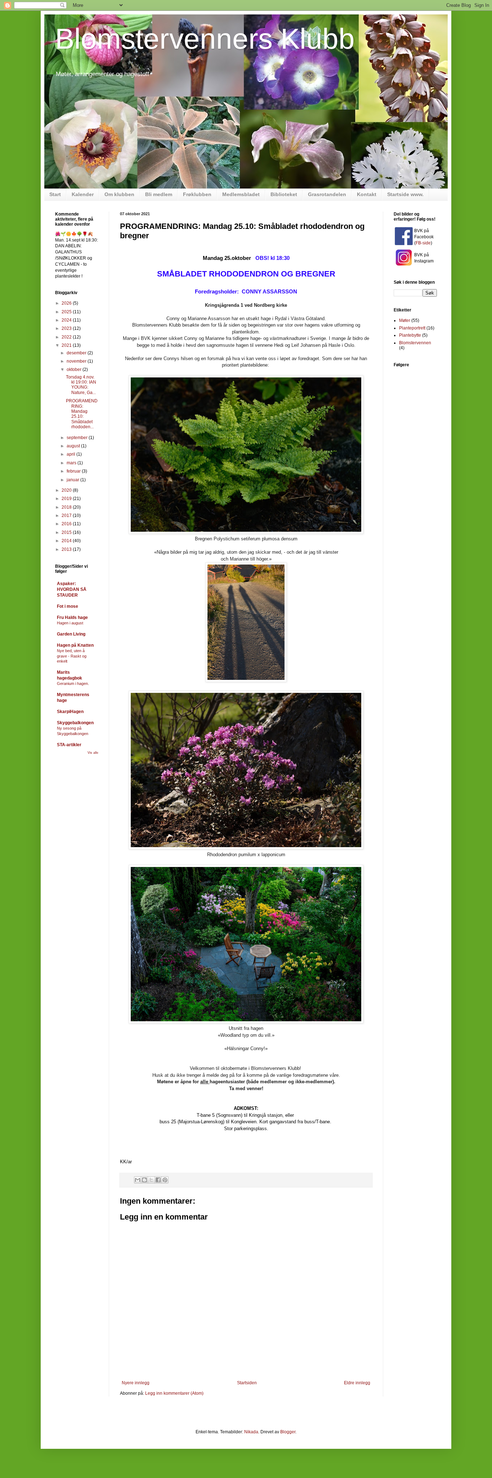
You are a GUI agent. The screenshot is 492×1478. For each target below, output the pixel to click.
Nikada (251, 1431)
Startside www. (405, 194)
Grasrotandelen (327, 194)
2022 (67, 337)
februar (74, 471)
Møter (404, 320)
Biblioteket (283, 194)
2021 (67, 345)
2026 (67, 303)
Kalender (83, 194)
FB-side (423, 242)
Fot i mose (67, 606)
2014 (67, 540)
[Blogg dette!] (144, 1179)
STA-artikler (69, 744)
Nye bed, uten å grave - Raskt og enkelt (71, 656)
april (71, 454)
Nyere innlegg (135, 1382)
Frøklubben (197, 194)
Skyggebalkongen (75, 722)
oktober (74, 369)
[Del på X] (151, 1179)
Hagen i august (70, 623)
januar (73, 479)
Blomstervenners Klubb (205, 39)
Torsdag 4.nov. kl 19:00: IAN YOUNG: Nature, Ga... (81, 385)
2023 (67, 328)
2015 (67, 532)
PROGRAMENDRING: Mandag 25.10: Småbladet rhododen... (82, 413)
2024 (67, 320)
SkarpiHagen (70, 711)
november (77, 361)
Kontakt (366, 194)
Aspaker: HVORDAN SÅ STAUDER (71, 589)
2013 (67, 549)
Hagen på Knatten (75, 645)
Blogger (287, 1431)
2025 (67, 311)
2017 (67, 515)
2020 (67, 490)
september (78, 437)
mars (72, 462)
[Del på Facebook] (158, 1179)
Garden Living (71, 634)
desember (77, 352)
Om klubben (119, 194)
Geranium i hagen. (73, 683)
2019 (67, 498)
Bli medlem (158, 194)
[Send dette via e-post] (137, 1179)
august (74, 445)
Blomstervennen (415, 342)
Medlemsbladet (241, 194)
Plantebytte (410, 335)
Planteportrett (412, 328)
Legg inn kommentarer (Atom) (174, 1393)
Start (55, 194)
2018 (67, 507)
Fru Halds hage (72, 617)
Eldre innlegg (357, 1382)
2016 (67, 523)
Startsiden (247, 1382)
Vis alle (93, 753)
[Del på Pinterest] (165, 1179)
